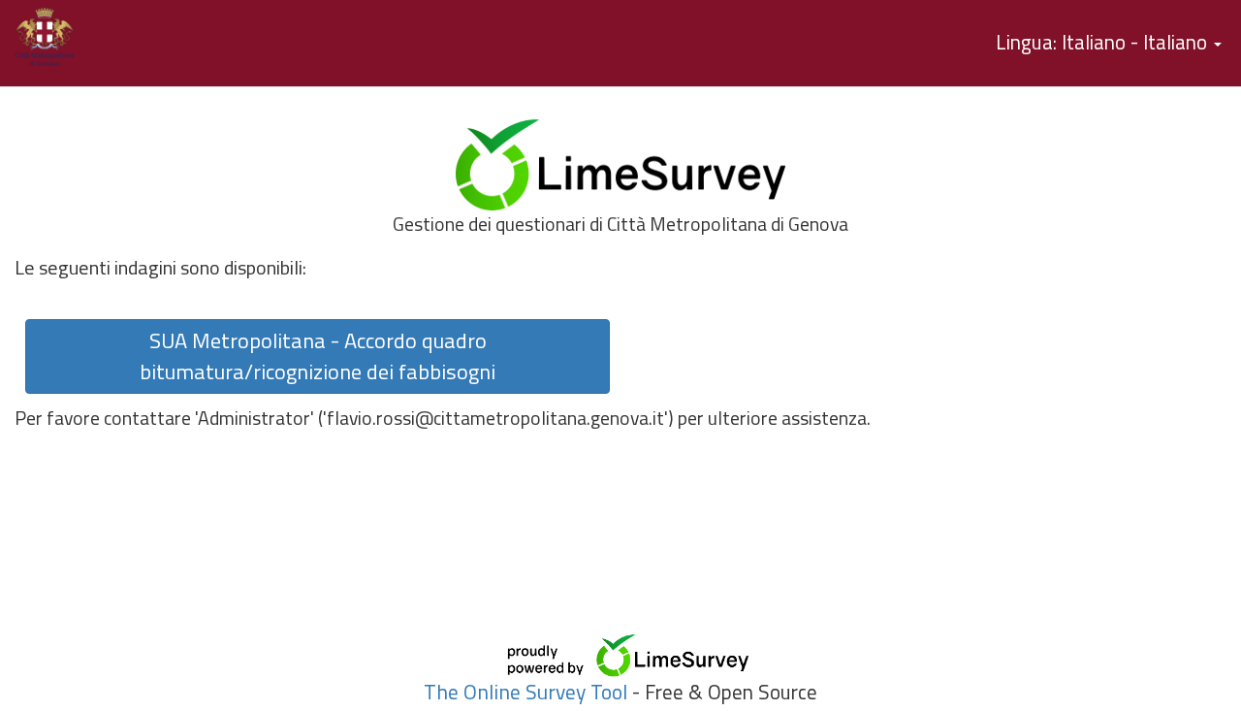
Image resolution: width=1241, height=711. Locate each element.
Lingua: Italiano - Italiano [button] (1104, 41)
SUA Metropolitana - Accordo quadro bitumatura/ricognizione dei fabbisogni (317, 356)
